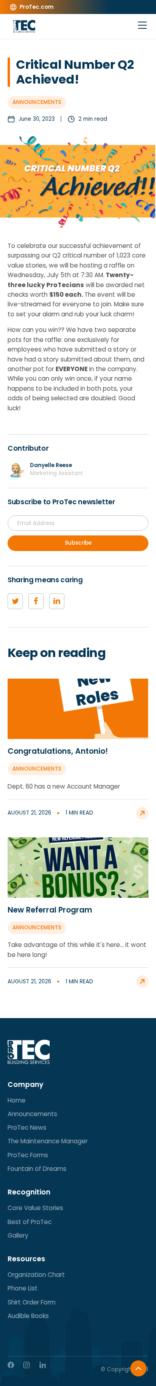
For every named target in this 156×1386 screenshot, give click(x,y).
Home (17, 1100)
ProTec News (27, 1127)
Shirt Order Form (32, 1302)
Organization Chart (36, 1274)
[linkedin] (56, 601)
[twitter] (15, 601)
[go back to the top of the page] (138, 1368)
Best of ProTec (30, 1222)
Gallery (18, 1235)
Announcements (32, 1114)
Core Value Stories (35, 1208)
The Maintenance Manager (48, 1141)
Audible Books (28, 1316)
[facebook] (36, 601)
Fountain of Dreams (37, 1168)
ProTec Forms (28, 1155)
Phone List (23, 1288)
